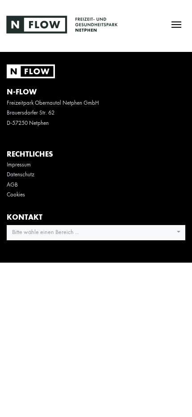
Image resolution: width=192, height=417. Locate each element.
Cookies (16, 195)
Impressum (19, 165)
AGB (12, 185)
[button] (96, 232)
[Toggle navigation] (176, 24)
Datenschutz (20, 175)
